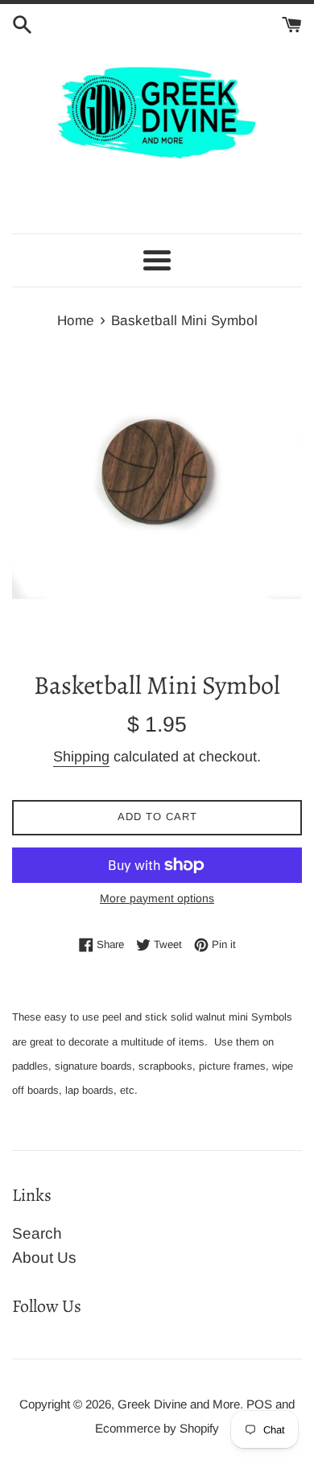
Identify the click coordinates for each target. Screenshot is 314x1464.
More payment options (157, 898)
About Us (44, 1257)
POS (259, 1404)
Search (37, 1233)
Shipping (81, 756)
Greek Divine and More (179, 1404)
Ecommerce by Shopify (157, 1428)
